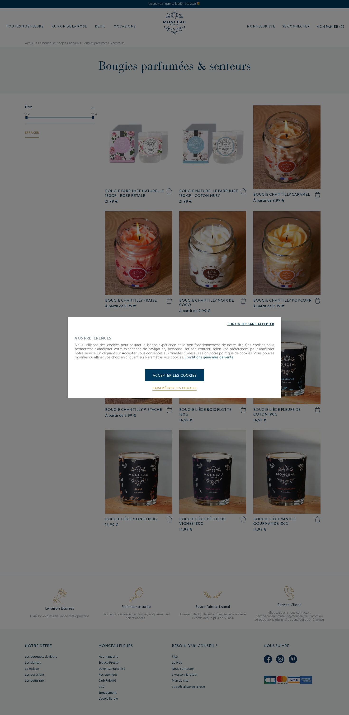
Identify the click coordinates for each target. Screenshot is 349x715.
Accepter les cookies (175, 376)
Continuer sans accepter (250, 324)
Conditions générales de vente (208, 357)
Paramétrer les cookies (174, 388)
